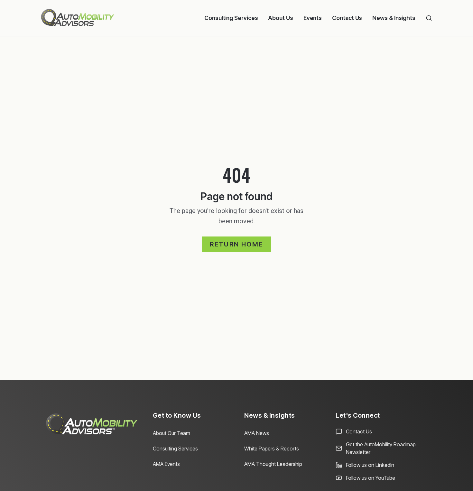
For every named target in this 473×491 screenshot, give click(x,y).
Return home (236, 244)
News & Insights (393, 17)
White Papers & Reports (271, 448)
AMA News (256, 433)
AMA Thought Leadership (273, 464)
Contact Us (347, 17)
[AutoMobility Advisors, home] (78, 18)
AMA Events (166, 464)
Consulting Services (231, 17)
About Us (280, 17)
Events (312, 17)
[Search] (429, 18)
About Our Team (171, 433)
